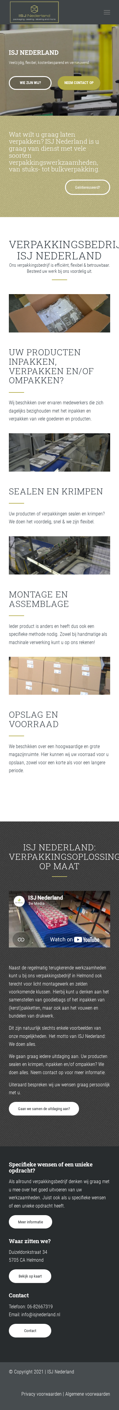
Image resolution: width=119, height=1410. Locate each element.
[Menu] (107, 12)
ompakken (85, 1064)
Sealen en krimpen (56, 491)
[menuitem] (107, 12)
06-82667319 (40, 1307)
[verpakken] (59, 313)
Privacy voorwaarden (41, 1394)
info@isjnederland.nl (40, 1314)
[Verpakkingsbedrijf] (59, 555)
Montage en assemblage (39, 599)
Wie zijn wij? (30, 83)
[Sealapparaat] (59, 452)
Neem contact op (79, 83)
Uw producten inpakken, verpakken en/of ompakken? (51, 366)
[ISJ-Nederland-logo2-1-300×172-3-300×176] (49, 12)
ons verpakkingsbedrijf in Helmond (61, 976)
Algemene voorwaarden (87, 1394)
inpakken (54, 1064)
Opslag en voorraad (34, 719)
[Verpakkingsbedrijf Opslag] (59, 676)
